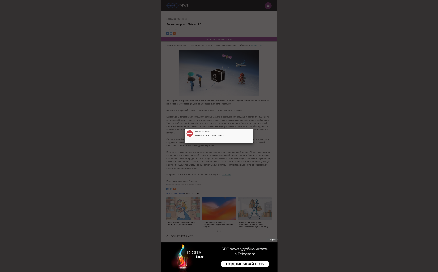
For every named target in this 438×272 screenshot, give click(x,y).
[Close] (253, 129)
